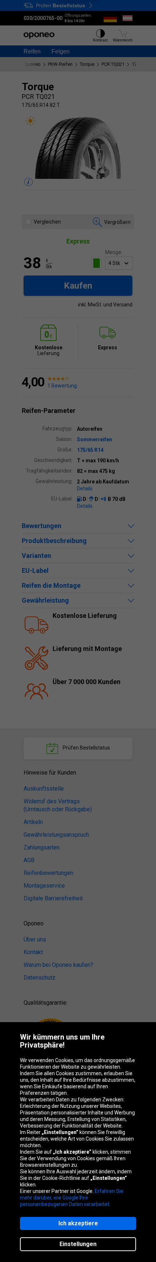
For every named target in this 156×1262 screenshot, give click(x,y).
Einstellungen (78, 1244)
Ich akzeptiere (78, 1223)
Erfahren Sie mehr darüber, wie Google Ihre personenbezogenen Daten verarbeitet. (71, 1197)
